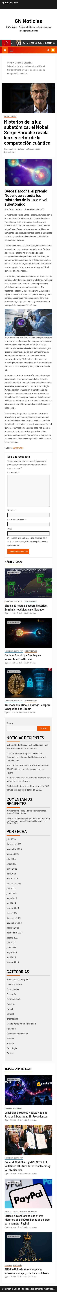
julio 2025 (11, 859)
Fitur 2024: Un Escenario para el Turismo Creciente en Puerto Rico (28, 821)
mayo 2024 (12, 898)
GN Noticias (28, 21)
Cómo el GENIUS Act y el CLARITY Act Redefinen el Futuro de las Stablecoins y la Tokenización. (26, 757)
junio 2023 (11, 947)
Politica (10, 1038)
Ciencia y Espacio (10, 116)
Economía (11, 994)
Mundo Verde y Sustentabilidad (21, 1024)
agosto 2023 (12, 938)
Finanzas (11, 1004)
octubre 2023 (13, 928)
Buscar (10, 723)
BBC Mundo (18, 448)
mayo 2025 (12, 869)
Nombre (11, 510)
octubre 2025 (13, 854)
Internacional (12, 1019)
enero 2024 (12, 913)
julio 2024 (11, 888)
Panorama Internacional (17, 1033)
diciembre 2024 (14, 883)
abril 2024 (11, 903)
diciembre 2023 (14, 918)
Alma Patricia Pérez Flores (19, 811)
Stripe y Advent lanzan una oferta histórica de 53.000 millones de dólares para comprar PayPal (28, 769)
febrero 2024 (13, 908)
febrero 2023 (13, 962)
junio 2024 (11, 893)
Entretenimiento (14, 999)
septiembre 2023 (15, 932)
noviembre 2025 (14, 849)
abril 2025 (11, 873)
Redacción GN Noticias (15, 149)
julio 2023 (11, 942)
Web (9, 529)
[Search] (48, 50)
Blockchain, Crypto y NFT (14, 601)
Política (10, 1043)
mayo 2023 (12, 952)
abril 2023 (11, 957)
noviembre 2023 (14, 923)
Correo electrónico (16, 519)
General (10, 1014)
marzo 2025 (12, 878)
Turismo (10, 1053)
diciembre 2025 (14, 844)
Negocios (11, 1029)
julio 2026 (11, 839)
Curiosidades (13, 989)
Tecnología (12, 1048)
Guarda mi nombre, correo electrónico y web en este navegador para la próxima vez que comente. (27, 541)
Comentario (13, 472)
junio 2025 (11, 864)
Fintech (10, 1009)
